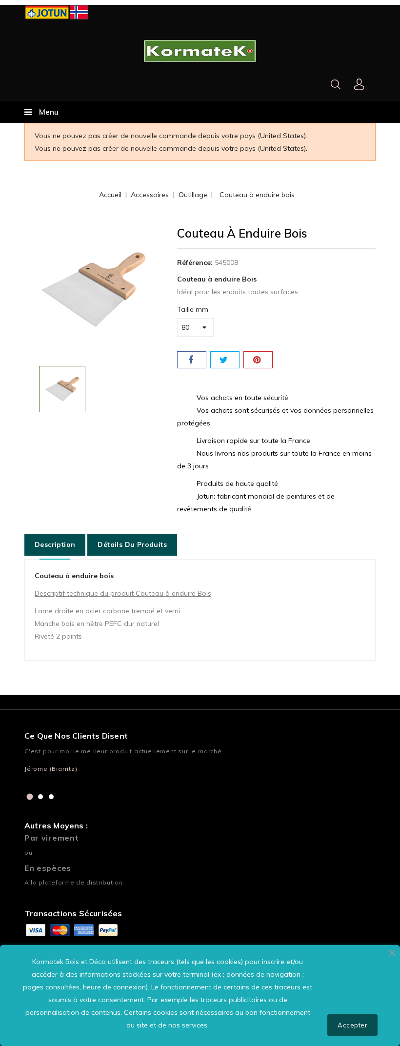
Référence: (195, 262)
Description (55, 544)
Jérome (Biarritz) (51, 768)
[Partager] (192, 360)
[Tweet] (225, 360)
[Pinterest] (258, 360)
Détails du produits (132, 544)
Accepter (352, 1025)
